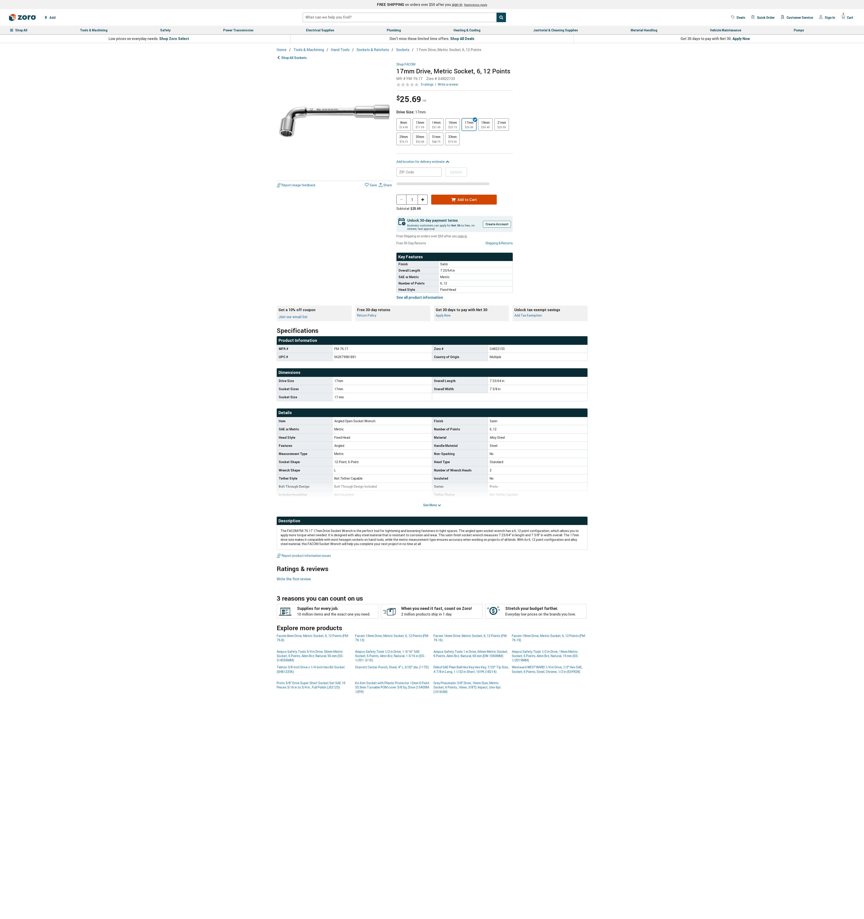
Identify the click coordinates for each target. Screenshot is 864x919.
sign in (457, 4)
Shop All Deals (462, 38)
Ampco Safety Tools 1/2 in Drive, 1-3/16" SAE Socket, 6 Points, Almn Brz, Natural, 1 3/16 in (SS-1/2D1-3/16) (390, 655)
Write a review (448, 84)
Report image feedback (298, 185)
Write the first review (294, 578)
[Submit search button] (501, 17)
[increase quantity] (423, 200)
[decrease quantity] (401, 200)
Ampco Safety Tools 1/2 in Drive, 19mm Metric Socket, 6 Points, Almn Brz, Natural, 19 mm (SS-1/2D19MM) (545, 655)
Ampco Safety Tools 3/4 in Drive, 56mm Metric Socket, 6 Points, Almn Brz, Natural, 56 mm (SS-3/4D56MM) (310, 655)
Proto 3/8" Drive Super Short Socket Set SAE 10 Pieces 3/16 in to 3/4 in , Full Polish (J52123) (311, 685)
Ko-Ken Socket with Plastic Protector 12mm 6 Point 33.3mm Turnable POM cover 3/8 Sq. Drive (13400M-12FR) (392, 687)
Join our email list (293, 316)
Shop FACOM (405, 64)
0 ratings (427, 84)
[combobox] (404, 17)
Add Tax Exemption (528, 315)
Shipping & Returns (499, 243)
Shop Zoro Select (174, 38)
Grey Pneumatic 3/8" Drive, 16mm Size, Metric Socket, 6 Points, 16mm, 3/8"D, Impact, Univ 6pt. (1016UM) (467, 687)
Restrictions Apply (475, 5)
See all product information (419, 297)
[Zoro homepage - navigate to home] (22, 17)
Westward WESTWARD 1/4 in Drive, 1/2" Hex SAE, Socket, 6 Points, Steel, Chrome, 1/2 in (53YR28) (547, 669)
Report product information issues (306, 555)
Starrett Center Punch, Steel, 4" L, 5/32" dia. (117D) (392, 667)
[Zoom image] (335, 121)
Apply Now (741, 38)
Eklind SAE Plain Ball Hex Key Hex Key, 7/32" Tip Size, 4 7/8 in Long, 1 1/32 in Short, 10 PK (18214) (471, 669)
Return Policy (366, 315)
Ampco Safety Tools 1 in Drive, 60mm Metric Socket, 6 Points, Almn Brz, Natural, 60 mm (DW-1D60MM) (470, 653)
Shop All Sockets (294, 58)
